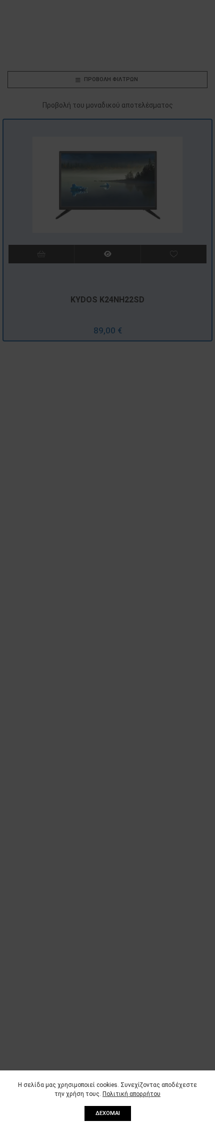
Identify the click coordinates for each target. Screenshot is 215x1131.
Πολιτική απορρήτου (131, 1093)
